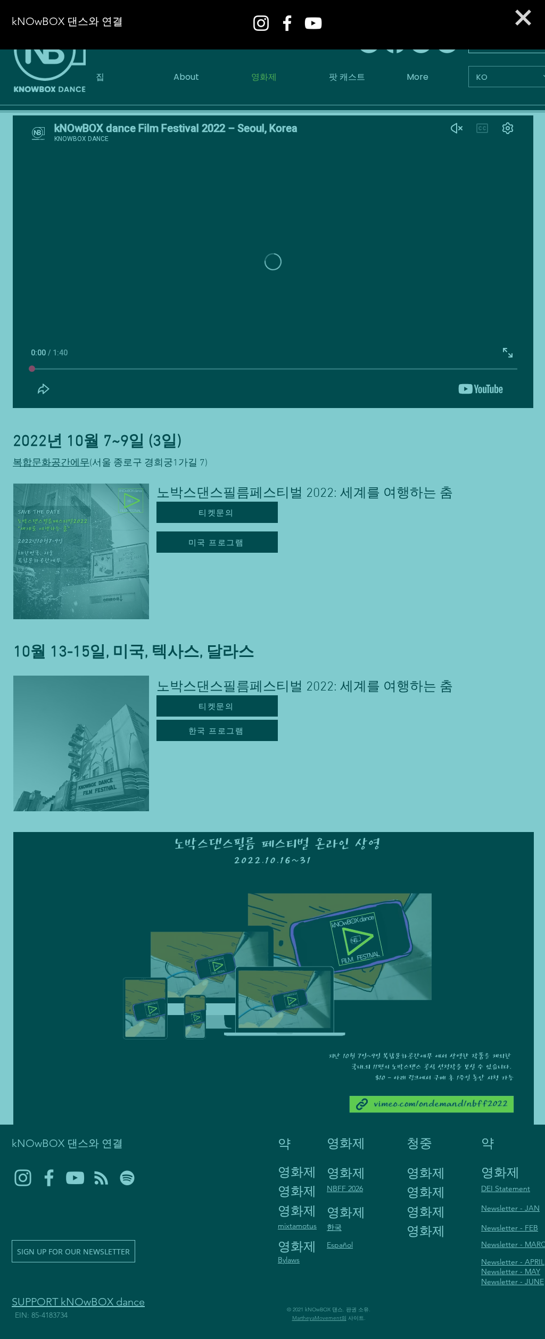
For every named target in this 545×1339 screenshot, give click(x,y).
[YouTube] (313, 23)
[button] (523, 18)
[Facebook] (287, 23)
